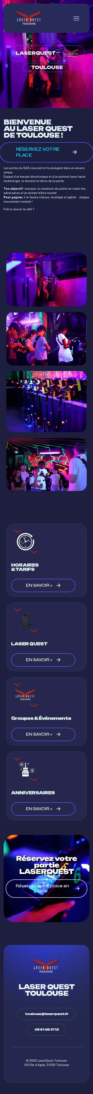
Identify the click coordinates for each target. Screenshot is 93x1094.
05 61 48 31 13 (47, 1029)
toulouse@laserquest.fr (46, 1014)
